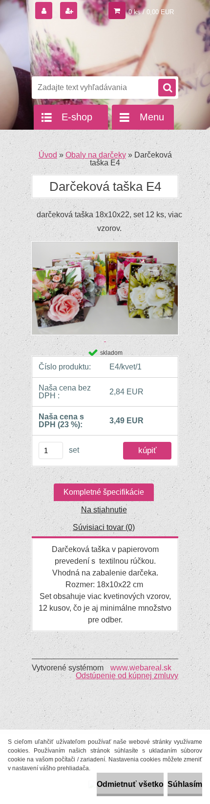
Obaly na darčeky (95, 155)
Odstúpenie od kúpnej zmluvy (127, 675)
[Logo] (99, 47)
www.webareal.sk (140, 668)
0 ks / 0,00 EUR (151, 12)
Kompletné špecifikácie (103, 492)
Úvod (48, 155)
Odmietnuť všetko (130, 784)
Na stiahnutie (104, 509)
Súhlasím (185, 784)
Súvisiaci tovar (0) (104, 527)
